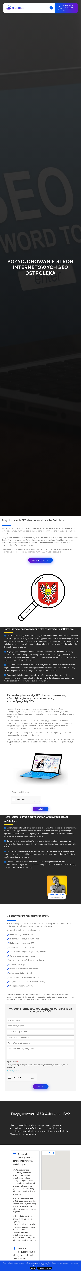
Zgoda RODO (12, 1062)
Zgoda (33, 1268)
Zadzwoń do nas (68, 5)
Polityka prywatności (44, 1268)
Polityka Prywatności (13, 1071)
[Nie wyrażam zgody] (79, 1266)
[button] (25, 1159)
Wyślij (40, 809)
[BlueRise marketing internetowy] (15, 7)
